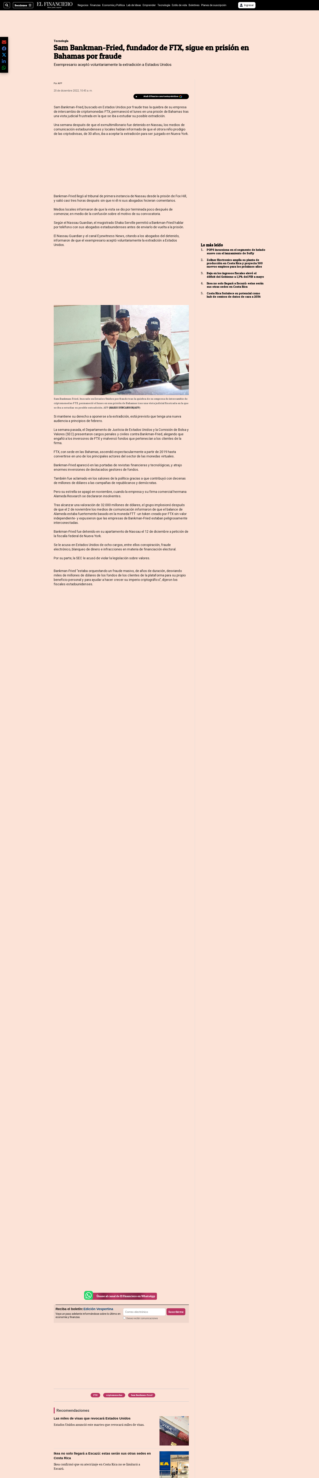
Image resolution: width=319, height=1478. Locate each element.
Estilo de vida (179, 5)
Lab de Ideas (133, 5)
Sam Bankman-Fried (141, 1395)
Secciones (21, 5)
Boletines (194, 5)
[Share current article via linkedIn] (4, 61)
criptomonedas (114, 1395)
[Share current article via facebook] (4, 48)
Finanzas (95, 5)
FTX (95, 1395)
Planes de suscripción (213, 5)
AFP (60, 83)
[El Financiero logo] (54, 5)
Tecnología (163, 5)
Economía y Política (113, 5)
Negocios (83, 5)
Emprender (149, 5)
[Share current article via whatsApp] (4, 67)
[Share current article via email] (4, 42)
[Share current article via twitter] (4, 55)
